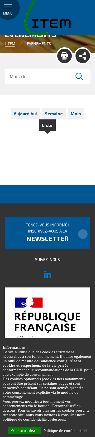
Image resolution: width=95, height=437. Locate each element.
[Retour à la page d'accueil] (47, 17)
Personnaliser (24, 430)
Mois (76, 113)
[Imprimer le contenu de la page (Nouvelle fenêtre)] (64, 55)
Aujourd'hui (25, 113)
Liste (47, 125)
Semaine (54, 113)
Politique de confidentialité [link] (66, 431)
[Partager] (82, 55)
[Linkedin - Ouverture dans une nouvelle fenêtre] (47, 277)
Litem (10, 43)
